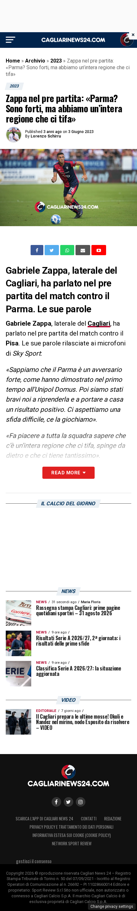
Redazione (112, 819)
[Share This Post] (68, 250)
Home (13, 61)
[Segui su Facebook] (56, 802)
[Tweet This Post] (52, 250)
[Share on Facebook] (38, 250)
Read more (65, 473)
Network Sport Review (71, 844)
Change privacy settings (111, 906)
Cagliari (99, 323)
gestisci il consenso (34, 861)
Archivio (35, 61)
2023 (56, 61)
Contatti (89, 819)
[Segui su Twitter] (68, 802)
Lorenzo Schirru (46, 136)
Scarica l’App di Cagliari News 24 (44, 819)
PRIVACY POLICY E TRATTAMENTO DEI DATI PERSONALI (71, 827)
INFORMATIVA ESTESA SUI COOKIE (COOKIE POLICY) (71, 835)
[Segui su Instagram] (80, 802)
